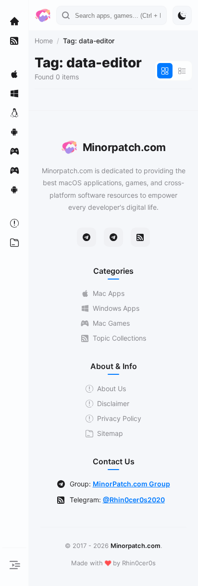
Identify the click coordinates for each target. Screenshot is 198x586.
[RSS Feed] (140, 237)
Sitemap (110, 433)
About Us (111, 388)
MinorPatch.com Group (131, 484)
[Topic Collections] (14, 40)
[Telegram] (86, 237)
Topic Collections (119, 338)
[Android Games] (14, 189)
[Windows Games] (14, 170)
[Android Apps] (14, 132)
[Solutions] (14, 223)
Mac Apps (108, 293)
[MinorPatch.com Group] (113, 237)
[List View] (182, 70)
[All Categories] (14, 242)
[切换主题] (182, 15)
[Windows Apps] (14, 93)
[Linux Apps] (14, 112)
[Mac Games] (14, 151)
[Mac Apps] (14, 74)
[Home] (14, 21)
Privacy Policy (119, 418)
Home (44, 41)
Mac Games (111, 323)
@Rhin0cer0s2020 (134, 500)
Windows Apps (116, 308)
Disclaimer (113, 403)
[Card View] (165, 70)
